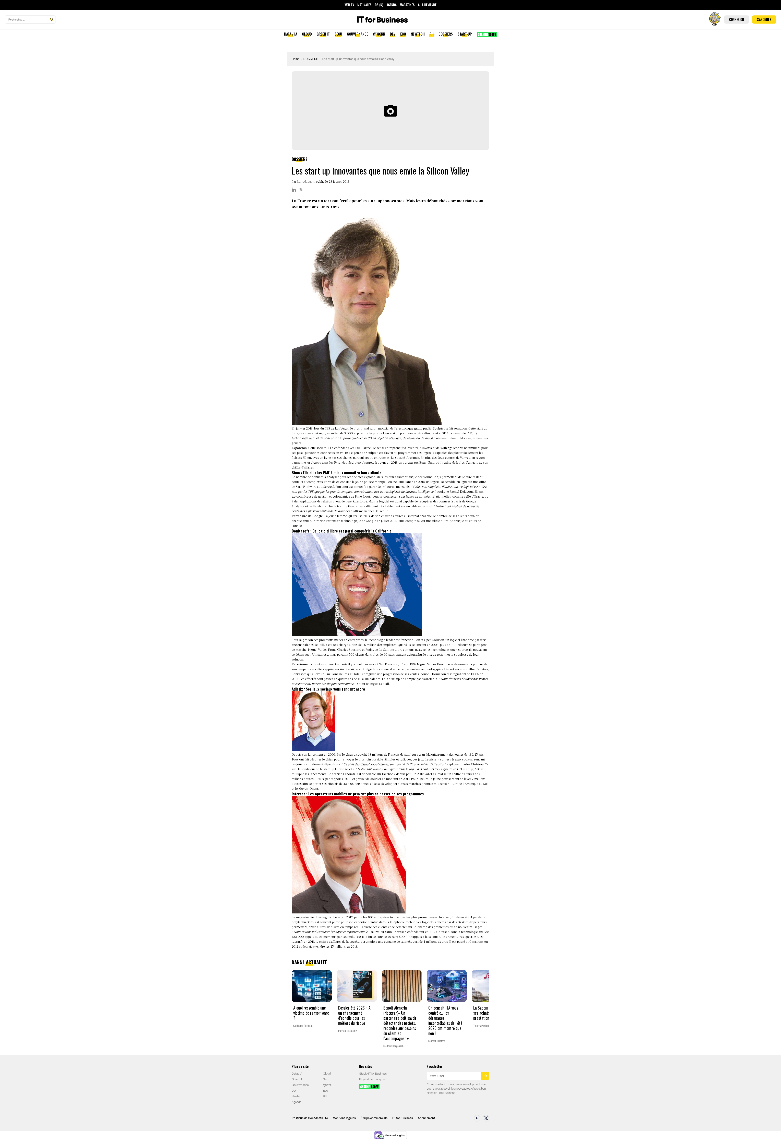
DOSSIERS (310, 59)
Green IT (323, 34)
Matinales (364, 4)
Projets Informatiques (372, 1079)
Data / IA (290, 34)
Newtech (418, 34)
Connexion (736, 19)
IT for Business (402, 1118)
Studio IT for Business (373, 1073)
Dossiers (445, 34)
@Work (379, 34)
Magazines (407, 4)
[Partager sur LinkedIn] (294, 190)
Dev (392, 34)
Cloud (307, 34)
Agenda (391, 4)
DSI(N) (379, 4)
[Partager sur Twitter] (301, 190)
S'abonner (764, 19)
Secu (338, 34)
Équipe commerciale (374, 1118)
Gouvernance (357, 34)
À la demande (427, 4)
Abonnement (426, 1118)
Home (295, 59)
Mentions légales (344, 1118)
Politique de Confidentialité (310, 1118)
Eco (403, 34)
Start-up (465, 34)
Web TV (349, 4)
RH (432, 34)
